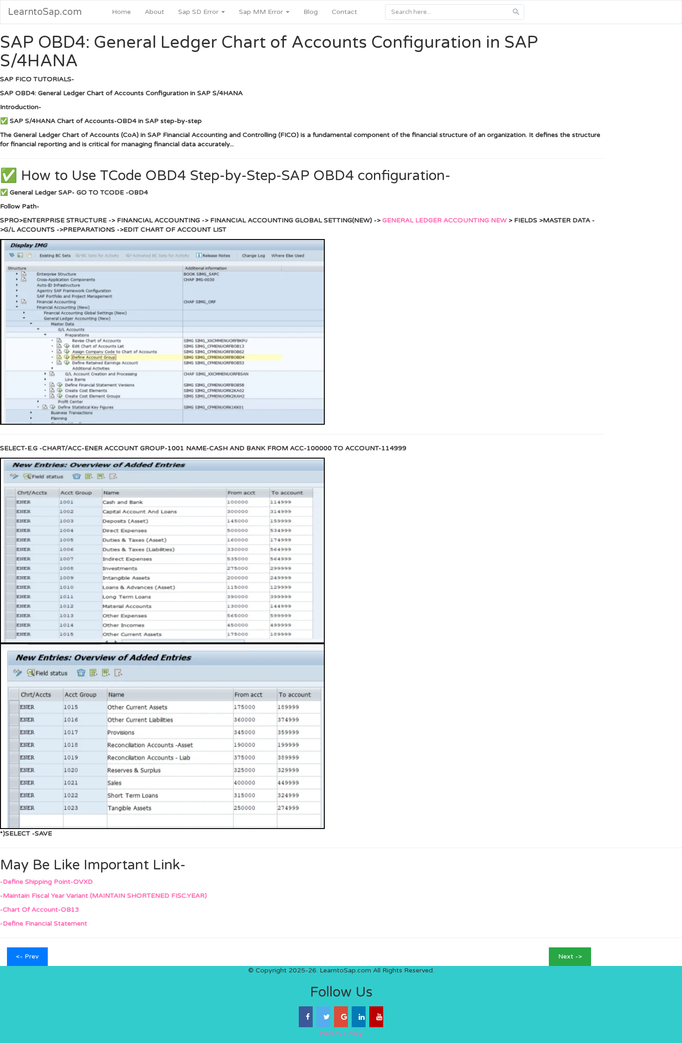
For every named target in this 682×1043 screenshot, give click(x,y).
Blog (310, 12)
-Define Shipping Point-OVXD (46, 882)
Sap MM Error (262, 12)
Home (121, 12)
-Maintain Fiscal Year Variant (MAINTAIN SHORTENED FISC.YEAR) (103, 896)
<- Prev (27, 956)
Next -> (570, 956)
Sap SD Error (199, 12)
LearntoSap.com (45, 12)
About (154, 12)
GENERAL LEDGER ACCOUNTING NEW (445, 220)
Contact (344, 12)
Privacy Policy (341, 1033)
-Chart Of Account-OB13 (39, 909)
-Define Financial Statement (43, 923)
